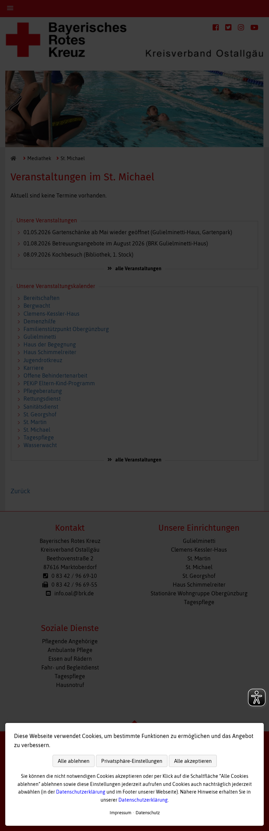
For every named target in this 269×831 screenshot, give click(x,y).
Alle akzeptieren (193, 761)
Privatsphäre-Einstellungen (131, 761)
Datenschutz (148, 812)
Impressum (120, 812)
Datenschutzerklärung (80, 792)
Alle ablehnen (73, 761)
